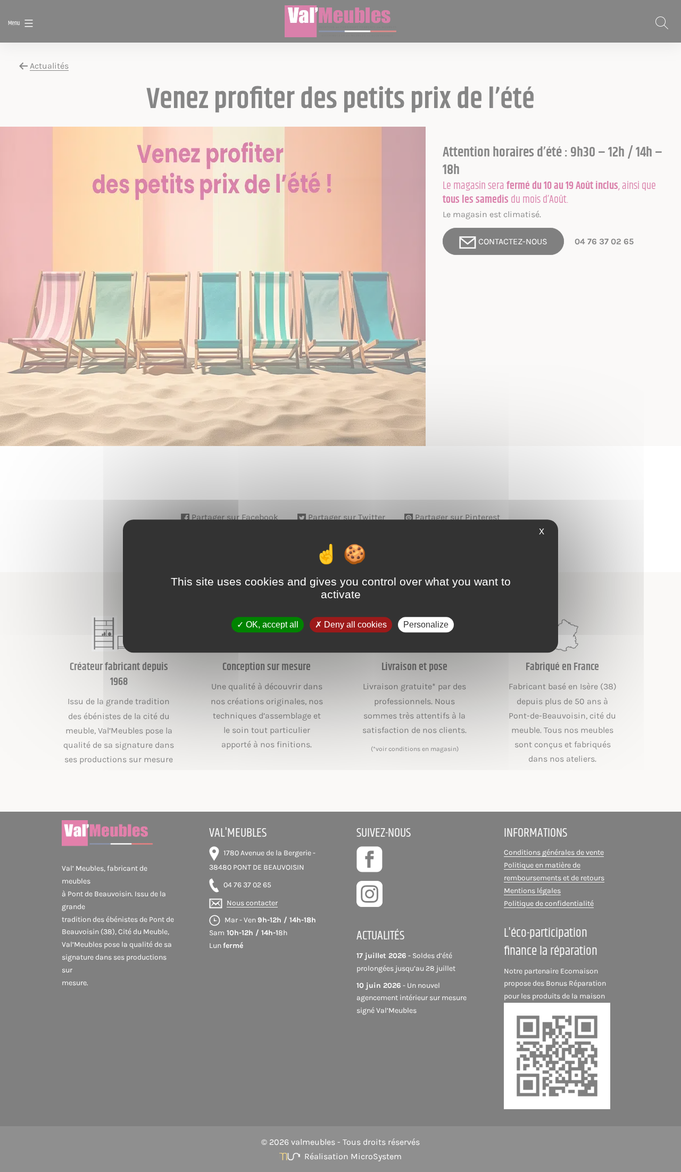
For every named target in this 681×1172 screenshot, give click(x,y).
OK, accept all (271, 624)
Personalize (426, 624)
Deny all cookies (354, 624)
